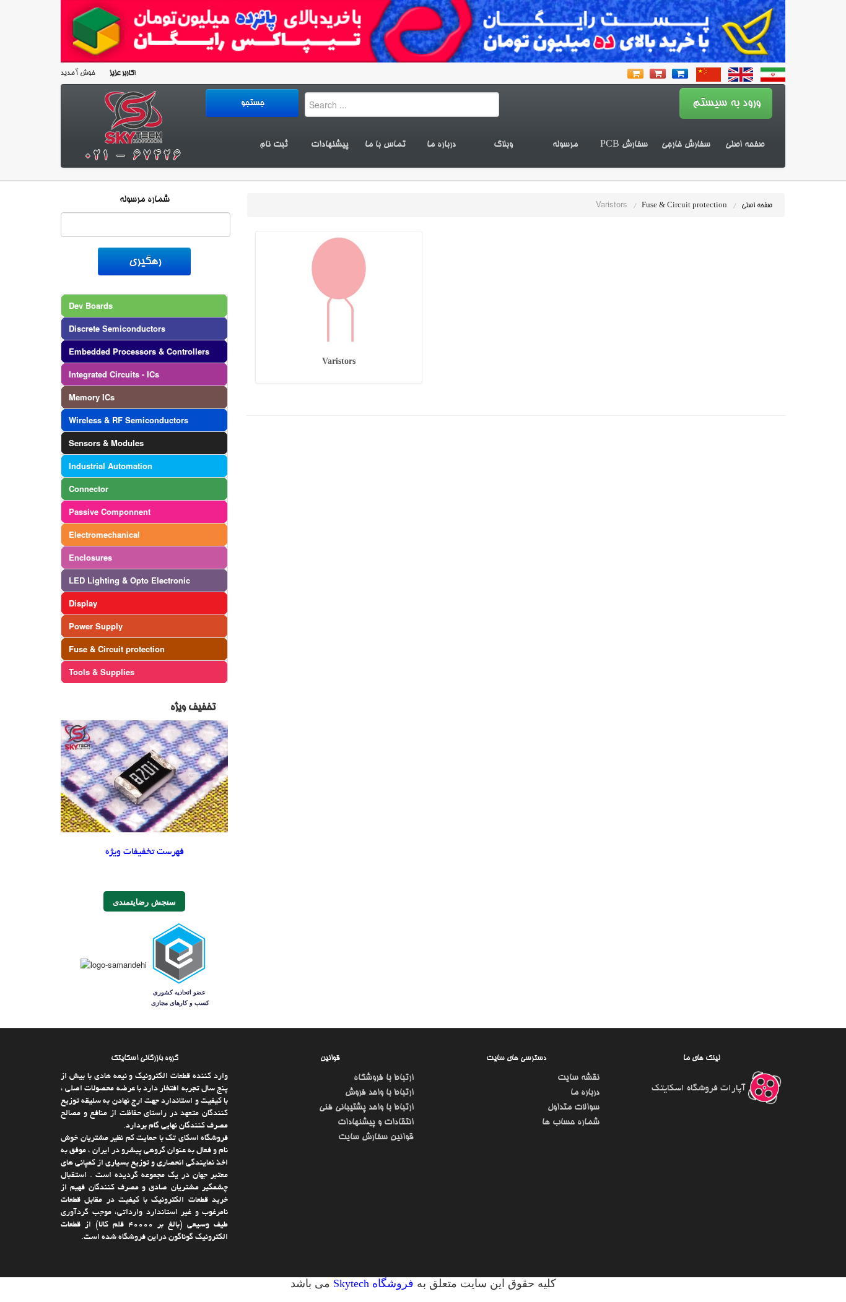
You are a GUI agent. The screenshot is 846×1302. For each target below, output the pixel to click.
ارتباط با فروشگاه (384, 1078)
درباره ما (441, 145)
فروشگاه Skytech (372, 1283)
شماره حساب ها (571, 1122)
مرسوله (565, 145)
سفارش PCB (624, 145)
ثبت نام (273, 145)
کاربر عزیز (121, 73)
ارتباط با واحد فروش (379, 1093)
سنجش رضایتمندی (144, 901)
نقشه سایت (578, 1078)
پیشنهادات (330, 145)
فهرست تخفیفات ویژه (144, 852)
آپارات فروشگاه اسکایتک (700, 1088)
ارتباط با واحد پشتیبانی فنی (366, 1108)
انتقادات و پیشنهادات (376, 1122)
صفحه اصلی (744, 145)
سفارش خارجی (685, 145)
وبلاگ (503, 145)
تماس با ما (385, 145)
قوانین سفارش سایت (376, 1137)
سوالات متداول (573, 1108)
